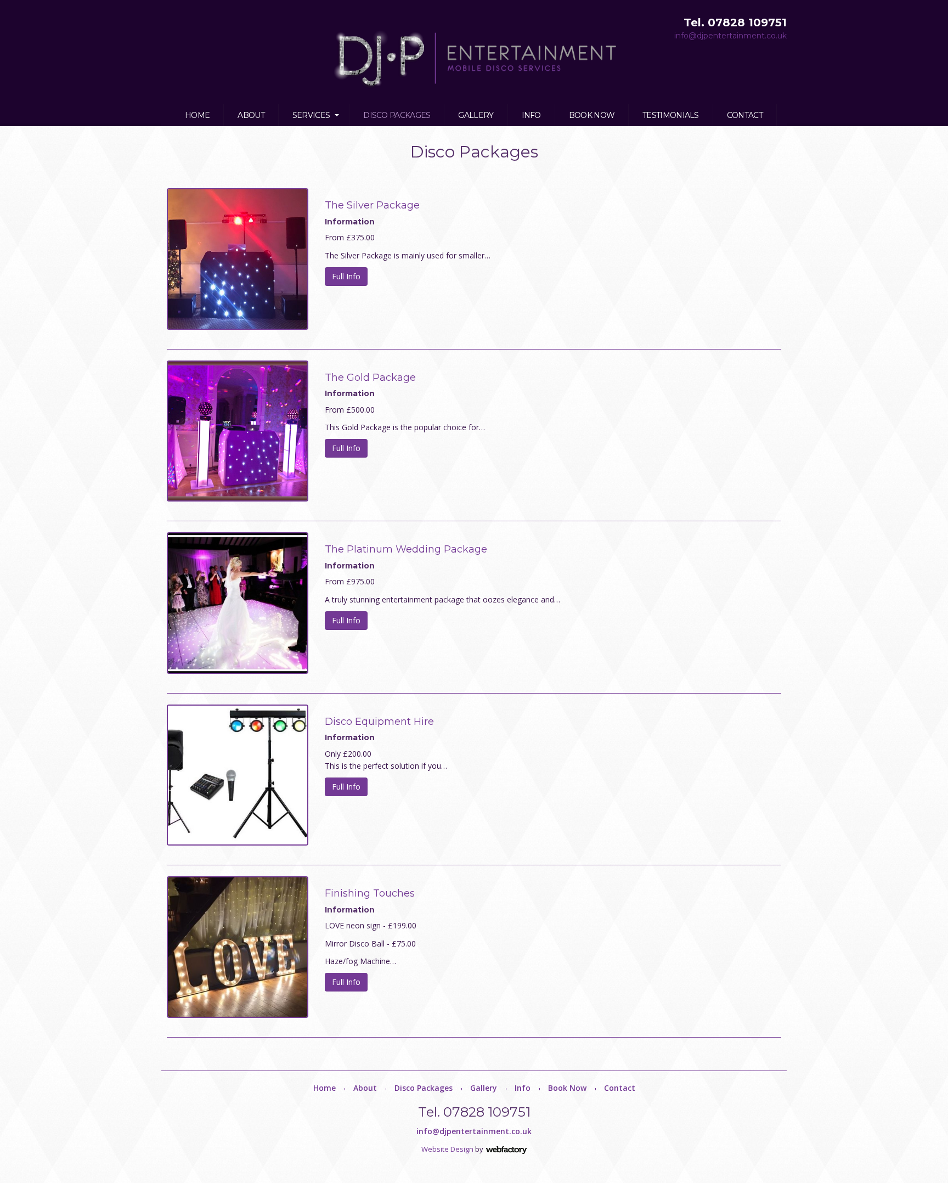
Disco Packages (396, 115)
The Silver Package (372, 205)
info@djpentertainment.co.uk (730, 36)
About (251, 115)
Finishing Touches (370, 893)
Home (197, 115)
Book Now (591, 115)
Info (531, 115)
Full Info (346, 276)
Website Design (447, 1149)
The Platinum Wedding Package (406, 549)
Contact (745, 115)
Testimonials (670, 115)
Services (311, 115)
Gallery (475, 115)
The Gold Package (370, 377)
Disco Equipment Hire (379, 722)
